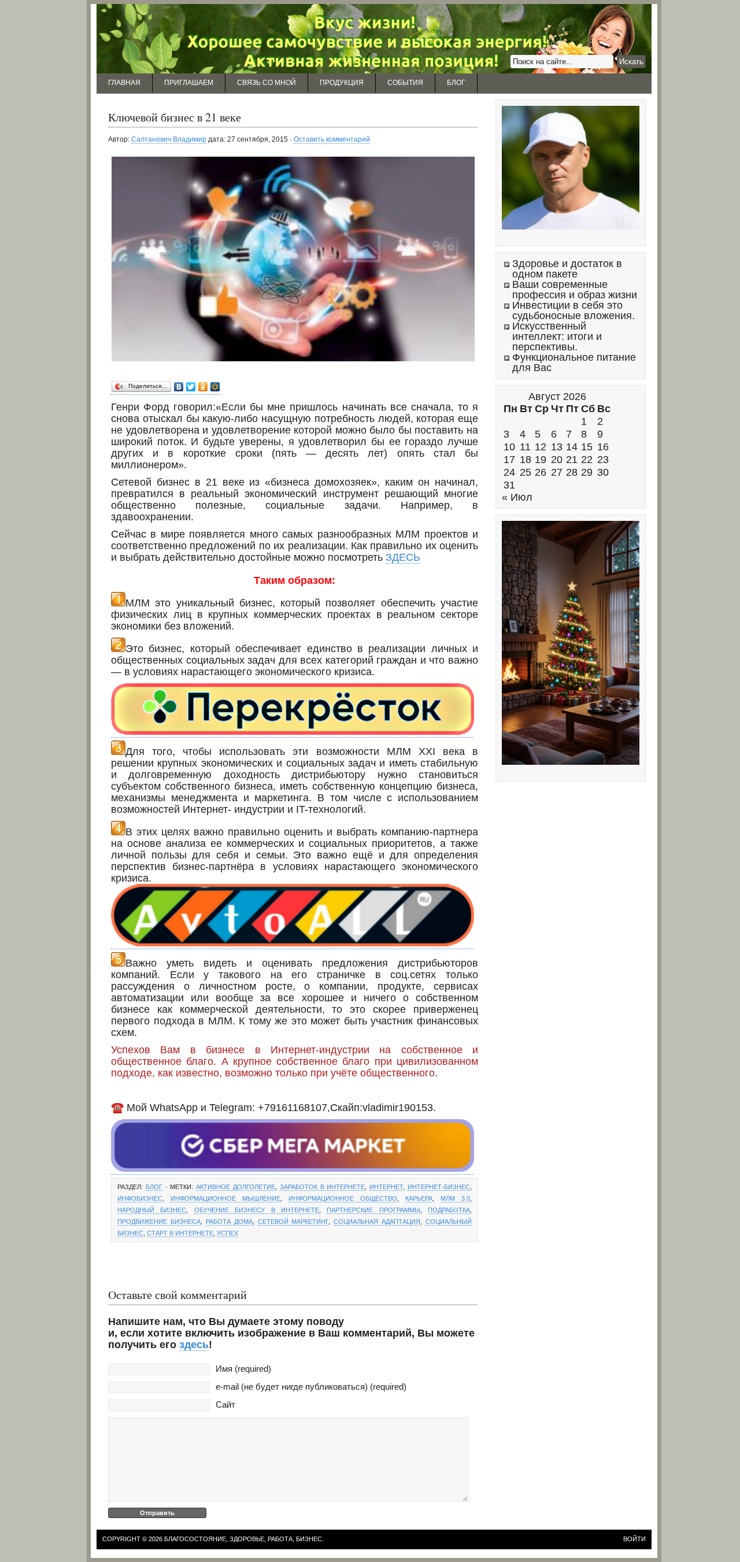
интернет (386, 1186)
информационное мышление (225, 1198)
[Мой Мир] (215, 387)
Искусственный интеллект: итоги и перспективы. (557, 336)
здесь (194, 1344)
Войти (634, 1538)
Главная (124, 83)
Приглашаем (188, 83)
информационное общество (342, 1198)
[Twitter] (191, 387)
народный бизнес (151, 1209)
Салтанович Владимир (168, 139)
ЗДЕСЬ (403, 557)
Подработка (449, 1209)
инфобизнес (139, 1198)
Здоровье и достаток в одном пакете (567, 269)
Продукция (342, 83)
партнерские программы (373, 1209)
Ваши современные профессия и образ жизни (574, 290)
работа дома (229, 1221)
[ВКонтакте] (179, 387)
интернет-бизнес (439, 1186)
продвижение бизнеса (159, 1221)
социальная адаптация (377, 1221)
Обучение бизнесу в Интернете (256, 1209)
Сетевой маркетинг (293, 1221)
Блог (456, 83)
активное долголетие (235, 1186)
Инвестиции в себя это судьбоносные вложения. (573, 310)
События (405, 83)
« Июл (517, 497)
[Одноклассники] (203, 387)
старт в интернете (180, 1233)
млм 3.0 (455, 1198)
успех (227, 1233)
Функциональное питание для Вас (574, 362)
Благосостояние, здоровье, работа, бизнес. (244, 1538)
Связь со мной (266, 83)
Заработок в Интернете (322, 1186)
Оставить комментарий (332, 139)
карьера (418, 1198)
